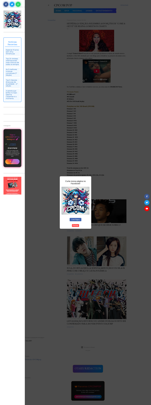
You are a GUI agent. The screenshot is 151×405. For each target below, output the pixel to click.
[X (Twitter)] (146, 202)
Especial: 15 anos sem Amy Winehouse (12, 52)
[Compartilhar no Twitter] (12, 4)
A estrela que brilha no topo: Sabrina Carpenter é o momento (11, 94)
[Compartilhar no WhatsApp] (18, 4)
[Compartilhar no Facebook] (5, 4)
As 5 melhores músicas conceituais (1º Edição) (11, 72)
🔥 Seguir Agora (12, 161)
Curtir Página (75, 219)
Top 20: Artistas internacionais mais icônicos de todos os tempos (12, 61)
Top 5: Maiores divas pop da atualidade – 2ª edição (12, 83)
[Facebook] (146, 196)
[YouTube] (146, 208)
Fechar (75, 226)
